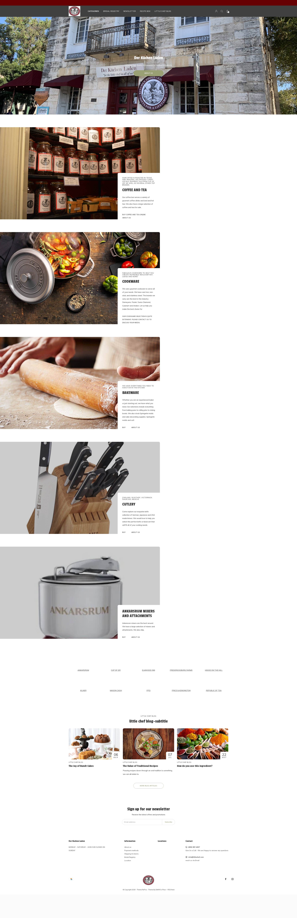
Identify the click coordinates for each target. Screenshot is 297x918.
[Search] (222, 11)
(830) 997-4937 (194, 847)
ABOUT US (148, 73)
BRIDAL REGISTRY (111, 11)
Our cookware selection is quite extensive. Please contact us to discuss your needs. (137, 319)
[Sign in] (216, 11)
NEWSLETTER (129, 11)
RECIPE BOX (145, 11)
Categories (93, 11)
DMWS (158, 890)
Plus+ (164, 890)
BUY (124, 427)
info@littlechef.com (196, 857)
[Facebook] (225, 879)
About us (127, 847)
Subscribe (168, 822)
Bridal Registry (129, 857)
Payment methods (131, 850)
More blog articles (148, 786)
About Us (126, 218)
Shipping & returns (131, 854)
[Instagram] (232, 879)
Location (127, 860)
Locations (162, 841)
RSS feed (171, 890)
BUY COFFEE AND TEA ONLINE (134, 215)
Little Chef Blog (163, 11)
